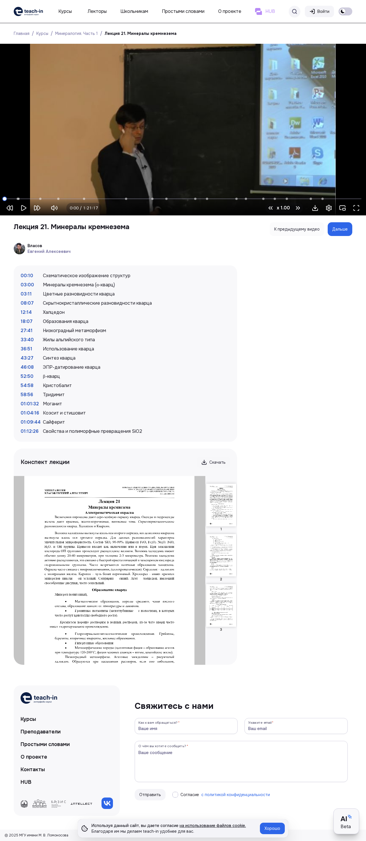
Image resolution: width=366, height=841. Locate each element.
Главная (21, 33)
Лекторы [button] (97, 11)
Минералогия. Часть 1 (76, 33)
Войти (323, 11)
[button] (315, 208)
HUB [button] (270, 11)
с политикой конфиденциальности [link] (235, 794)
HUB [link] (26, 782)
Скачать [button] (217, 462)
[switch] (345, 11)
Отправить (150, 794)
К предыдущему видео (297, 229)
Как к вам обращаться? (158, 722)
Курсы (42, 33)
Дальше (340, 229)
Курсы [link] (28, 719)
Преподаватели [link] (41, 732)
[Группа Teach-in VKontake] (107, 803)
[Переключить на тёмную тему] (345, 11)
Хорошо (272, 828)
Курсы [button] (65, 11)
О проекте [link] (34, 757)
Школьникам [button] (134, 11)
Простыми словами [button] (183, 11)
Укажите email (260, 722)
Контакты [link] (33, 769)
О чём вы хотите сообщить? (162, 746)
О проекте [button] (229, 11)
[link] (28, 11)
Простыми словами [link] (45, 744)
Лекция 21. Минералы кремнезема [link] (140, 33)
